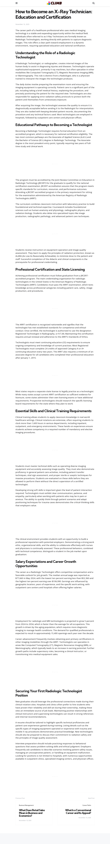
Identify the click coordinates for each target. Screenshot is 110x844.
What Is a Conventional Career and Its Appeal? (78, 811)
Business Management (26, 805)
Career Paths (86, 805)
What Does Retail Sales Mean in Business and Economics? (32, 812)
